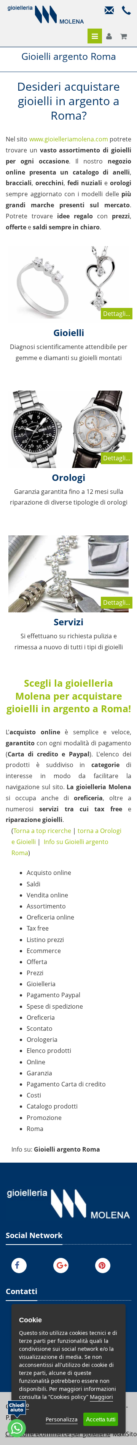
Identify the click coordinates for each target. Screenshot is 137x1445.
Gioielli (68, 332)
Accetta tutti (100, 1419)
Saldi (33, 884)
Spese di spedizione (55, 1006)
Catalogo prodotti (52, 1106)
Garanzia (39, 1073)
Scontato (40, 1028)
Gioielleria (41, 984)
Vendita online (47, 895)
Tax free (38, 928)
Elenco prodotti (49, 1050)
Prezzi (35, 973)
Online (36, 1062)
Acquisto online (49, 872)
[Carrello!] (123, 36)
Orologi (68, 477)
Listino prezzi (45, 940)
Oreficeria (41, 1017)
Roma (35, 1129)
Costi (34, 1095)
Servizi (68, 621)
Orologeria (42, 1039)
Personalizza (62, 1419)
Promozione (44, 1117)
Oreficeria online (50, 917)
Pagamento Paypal (53, 995)
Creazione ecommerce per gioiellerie (57, 1434)
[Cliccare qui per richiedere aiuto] (17, 1418)
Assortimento (46, 906)
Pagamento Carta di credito (66, 1084)
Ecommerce (44, 951)
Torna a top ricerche (42, 831)
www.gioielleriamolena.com (68, 139)
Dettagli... (116, 313)
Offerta (37, 962)
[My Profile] (109, 36)
